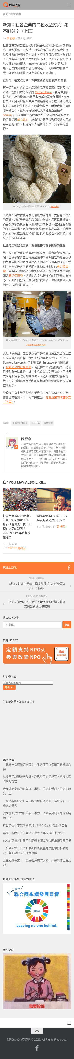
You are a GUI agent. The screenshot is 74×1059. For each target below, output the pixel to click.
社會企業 (15, 14)
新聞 (5, 14)
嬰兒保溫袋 (16, 275)
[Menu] (69, 5)
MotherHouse (43, 92)
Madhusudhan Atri (35, 344)
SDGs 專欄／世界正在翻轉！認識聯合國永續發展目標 (37, 840)
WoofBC (55, 206)
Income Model (20, 423)
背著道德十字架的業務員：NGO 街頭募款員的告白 (35, 825)
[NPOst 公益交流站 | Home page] (14, 5)
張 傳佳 (61, 526)
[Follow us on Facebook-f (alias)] (69, 567)
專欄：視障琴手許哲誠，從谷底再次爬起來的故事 (34, 833)
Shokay (7, 115)
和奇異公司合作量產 (18, 367)
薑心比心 (22, 119)
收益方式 (35, 423)
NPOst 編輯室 (17, 548)
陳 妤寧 (11, 38)
